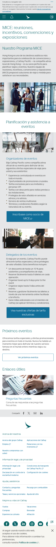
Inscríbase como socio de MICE (28, 217)
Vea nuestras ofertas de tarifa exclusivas (28, 312)
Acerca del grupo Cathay (12, 440)
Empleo (6, 444)
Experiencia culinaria (10, 514)
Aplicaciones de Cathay (36, 440)
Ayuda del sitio (33, 494)
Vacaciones (31, 507)
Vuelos (5, 507)
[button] (4, 16)
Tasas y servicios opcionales (13, 494)
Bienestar (31, 510)
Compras (6, 510)
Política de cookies (29, 542)
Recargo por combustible (37, 487)
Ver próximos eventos (28, 357)
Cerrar (52, 1)
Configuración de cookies (37, 472)
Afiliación (30, 514)
